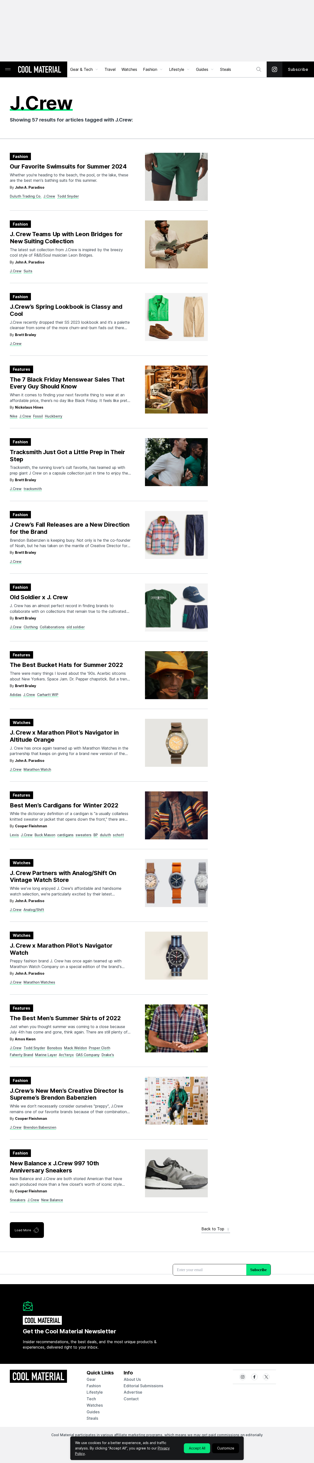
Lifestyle (176, 69)
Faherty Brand (21, 1055)
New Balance (52, 1200)
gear (91, 1379)
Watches (129, 69)
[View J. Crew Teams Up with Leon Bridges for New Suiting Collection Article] (176, 244)
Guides (202, 69)
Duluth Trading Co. (25, 196)
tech (91, 1398)
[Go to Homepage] (39, 70)
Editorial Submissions (143, 1385)
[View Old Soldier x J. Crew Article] (176, 607)
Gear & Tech (81, 69)
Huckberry (53, 416)
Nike (13, 416)
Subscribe (298, 69)
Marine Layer (46, 1055)
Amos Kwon (25, 1039)
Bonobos (54, 1048)
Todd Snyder (68, 196)
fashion (94, 1385)
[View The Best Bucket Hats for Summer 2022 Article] (176, 675)
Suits (28, 271)
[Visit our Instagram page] (274, 69)
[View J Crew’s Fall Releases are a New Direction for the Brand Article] (176, 535)
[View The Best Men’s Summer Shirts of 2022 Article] (176, 1028)
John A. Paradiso (29, 187)
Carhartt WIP (47, 695)
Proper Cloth (99, 1048)
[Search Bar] (259, 69)
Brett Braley (25, 335)
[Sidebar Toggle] (8, 69)
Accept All (197, 1448)
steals (225, 69)
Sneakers (18, 1200)
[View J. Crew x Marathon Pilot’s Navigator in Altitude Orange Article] (176, 743)
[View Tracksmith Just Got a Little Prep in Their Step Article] (176, 462)
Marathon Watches (39, 982)
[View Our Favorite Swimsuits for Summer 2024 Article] (176, 177)
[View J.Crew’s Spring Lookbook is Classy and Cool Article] (176, 317)
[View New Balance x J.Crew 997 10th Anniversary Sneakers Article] (176, 1173)
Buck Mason (45, 835)
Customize (225, 1448)
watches (95, 1405)
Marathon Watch (37, 769)
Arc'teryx (66, 1055)
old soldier (75, 627)
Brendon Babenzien (40, 1127)
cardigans (65, 835)
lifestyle (95, 1392)
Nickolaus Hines (29, 407)
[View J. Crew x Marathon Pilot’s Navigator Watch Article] (176, 956)
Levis (14, 835)
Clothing (31, 627)
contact (131, 1398)
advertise (133, 1392)
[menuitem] (84, 69)
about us (132, 1379)
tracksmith (33, 489)
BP (95, 835)
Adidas (15, 695)
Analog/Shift (34, 910)
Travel (110, 69)
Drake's (108, 1055)
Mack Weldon (75, 1048)
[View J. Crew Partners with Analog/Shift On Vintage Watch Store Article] (176, 883)
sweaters (84, 835)
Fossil (38, 416)
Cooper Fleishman (31, 826)
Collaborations (52, 627)
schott (118, 835)
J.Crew (49, 196)
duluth (105, 835)
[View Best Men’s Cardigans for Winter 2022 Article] (176, 815)
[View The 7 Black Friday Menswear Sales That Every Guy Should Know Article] (176, 390)
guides (93, 1411)
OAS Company (88, 1055)
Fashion (150, 69)
